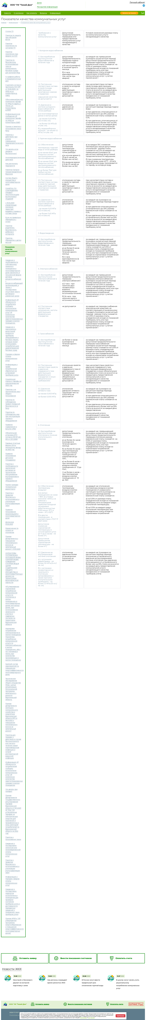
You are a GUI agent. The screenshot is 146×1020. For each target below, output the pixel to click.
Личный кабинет (137, 2)
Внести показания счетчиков (80, 1004)
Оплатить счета (116, 1004)
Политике (83, 1017)
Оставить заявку (42, 1004)
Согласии (91, 1017)
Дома (39, 3)
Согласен (120, 1016)
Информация (13, 22)
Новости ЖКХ (12, 969)
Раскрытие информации (47, 7)
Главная (3, 22)
